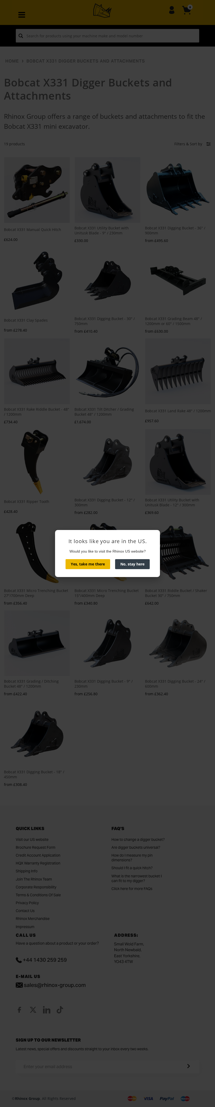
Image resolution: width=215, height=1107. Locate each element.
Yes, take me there (88, 564)
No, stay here (132, 564)
